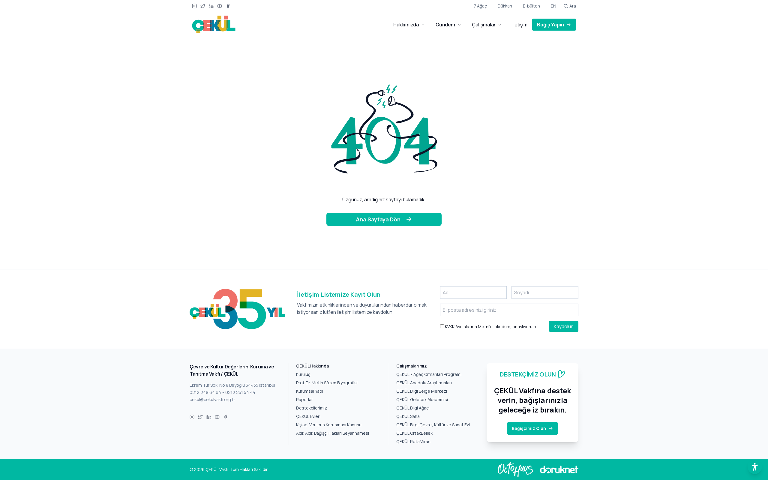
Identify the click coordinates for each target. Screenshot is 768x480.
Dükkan (505, 6)
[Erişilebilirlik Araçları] (755, 467)
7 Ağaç (480, 6)
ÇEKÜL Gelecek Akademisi (422, 399)
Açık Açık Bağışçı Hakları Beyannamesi (332, 433)
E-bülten (531, 6)
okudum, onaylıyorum (490, 326)
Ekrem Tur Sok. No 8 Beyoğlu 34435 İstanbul (232, 385)
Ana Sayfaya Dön (378, 219)
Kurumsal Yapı (309, 391)
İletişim (519, 24)
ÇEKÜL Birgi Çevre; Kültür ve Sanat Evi (433, 425)
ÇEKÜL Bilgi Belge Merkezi (421, 391)
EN (553, 6)
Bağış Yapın (550, 24)
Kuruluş (303, 374)
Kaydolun (564, 326)
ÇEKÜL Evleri (308, 416)
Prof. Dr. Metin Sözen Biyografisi (327, 383)
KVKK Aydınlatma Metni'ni (469, 326)
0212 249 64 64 (205, 392)
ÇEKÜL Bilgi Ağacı (413, 408)
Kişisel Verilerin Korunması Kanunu (329, 425)
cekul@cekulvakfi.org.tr (212, 399)
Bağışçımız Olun (529, 428)
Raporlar (304, 399)
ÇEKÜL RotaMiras (413, 441)
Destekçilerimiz (311, 408)
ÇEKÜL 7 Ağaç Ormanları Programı (428, 374)
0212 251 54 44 (240, 392)
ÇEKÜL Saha (408, 416)
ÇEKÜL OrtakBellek (414, 433)
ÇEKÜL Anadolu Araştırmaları (424, 383)
